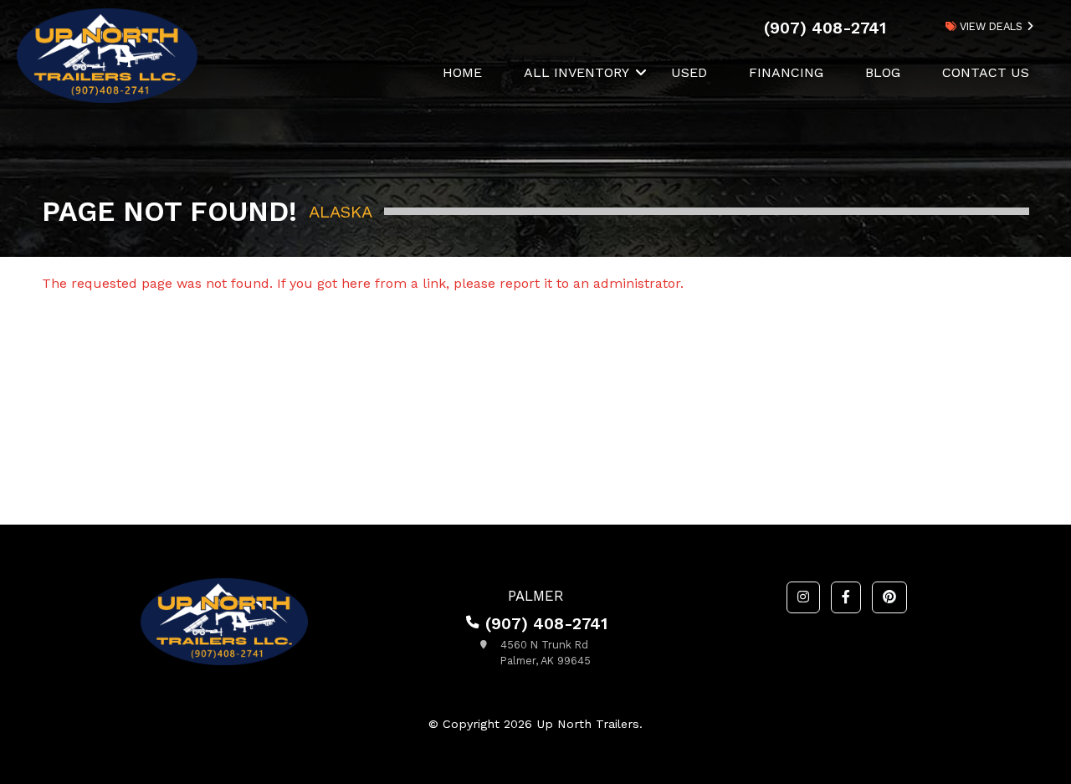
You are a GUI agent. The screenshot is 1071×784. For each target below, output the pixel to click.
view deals (989, 26)
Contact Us (985, 72)
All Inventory (576, 72)
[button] (803, 597)
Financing (786, 72)
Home (462, 72)
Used (689, 72)
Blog (882, 72)
